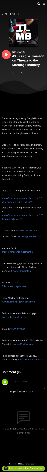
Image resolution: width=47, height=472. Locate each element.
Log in (30, 392)
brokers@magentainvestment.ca (17, 251)
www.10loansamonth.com (30, 359)
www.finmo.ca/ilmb (22, 270)
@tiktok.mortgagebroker (14, 286)
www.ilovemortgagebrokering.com (18, 301)
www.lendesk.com (28, 230)
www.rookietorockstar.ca (14, 317)
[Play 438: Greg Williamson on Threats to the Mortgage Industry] (6, 54)
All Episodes (11, 14)
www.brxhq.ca (18, 328)
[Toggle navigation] (44, 3)
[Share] (22, 72)
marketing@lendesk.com (29, 236)
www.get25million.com (22, 344)
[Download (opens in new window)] (13, 72)
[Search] (38, 3)
